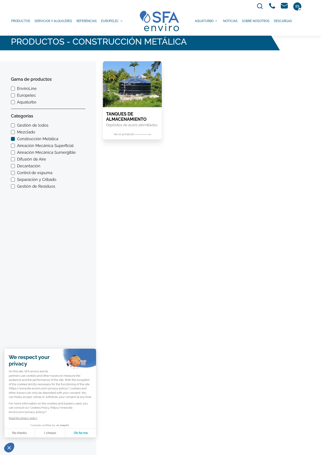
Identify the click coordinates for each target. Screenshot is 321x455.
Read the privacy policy (23, 418)
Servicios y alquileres (53, 21)
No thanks (19, 433)
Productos (20, 21)
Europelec (110, 21)
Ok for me (81, 433)
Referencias (86, 21)
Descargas (283, 21)
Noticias (230, 21)
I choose (50, 433)
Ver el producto (124, 134)
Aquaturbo (204, 21)
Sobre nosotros (255, 21)
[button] (9, 447)
